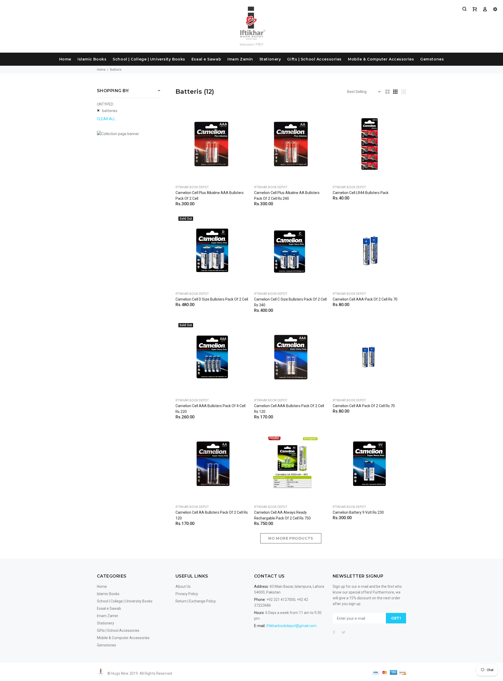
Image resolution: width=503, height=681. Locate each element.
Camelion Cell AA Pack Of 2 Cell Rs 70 (364, 406)
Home (65, 59)
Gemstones (432, 59)
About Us (183, 586)
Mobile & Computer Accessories (381, 59)
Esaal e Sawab (206, 59)
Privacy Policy (187, 594)
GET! (396, 618)
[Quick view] (240, 116)
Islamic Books (92, 59)
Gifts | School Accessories (314, 59)
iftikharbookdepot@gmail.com (291, 626)
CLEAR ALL (106, 119)
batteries (109, 111)
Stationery (270, 59)
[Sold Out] (212, 250)
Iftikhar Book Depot (192, 187)
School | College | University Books (149, 59)
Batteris (116, 69)
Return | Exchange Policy (196, 601)
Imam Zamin (240, 59)
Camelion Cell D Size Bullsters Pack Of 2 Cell (212, 299)
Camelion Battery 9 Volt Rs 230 (358, 512)
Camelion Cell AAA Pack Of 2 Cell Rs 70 (365, 299)
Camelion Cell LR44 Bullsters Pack (361, 193)
